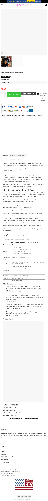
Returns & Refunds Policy (7, 457)
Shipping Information (6, 449)
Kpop (23, 115)
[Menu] (2, 5)
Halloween (19, 69)
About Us (3, 454)
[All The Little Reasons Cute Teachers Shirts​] (40, 135)
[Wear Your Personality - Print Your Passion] (24, 5)
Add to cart (14, 94)
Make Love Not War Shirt (10, 415)
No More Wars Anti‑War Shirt (11, 410)
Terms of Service (5, 462)
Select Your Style (5, 79)
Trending (40, 115)
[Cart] (46, 5)
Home (2, 69)
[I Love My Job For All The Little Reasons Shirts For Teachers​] (8, 135)
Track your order (5, 446)
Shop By (7, 69)
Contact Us (3, 451)
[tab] (5, 155)
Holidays (12, 69)
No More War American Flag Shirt (12, 412)
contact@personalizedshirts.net (22, 235)
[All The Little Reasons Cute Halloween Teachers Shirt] (24, 135)
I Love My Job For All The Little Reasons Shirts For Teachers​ (8, 146)
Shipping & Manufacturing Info (18, 155)
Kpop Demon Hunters (30, 115)
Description (5, 155)
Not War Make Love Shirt (10, 407)
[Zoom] (2, 53)
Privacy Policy (4, 459)
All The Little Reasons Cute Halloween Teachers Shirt (23, 146)
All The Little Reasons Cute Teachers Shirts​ (38, 146)
